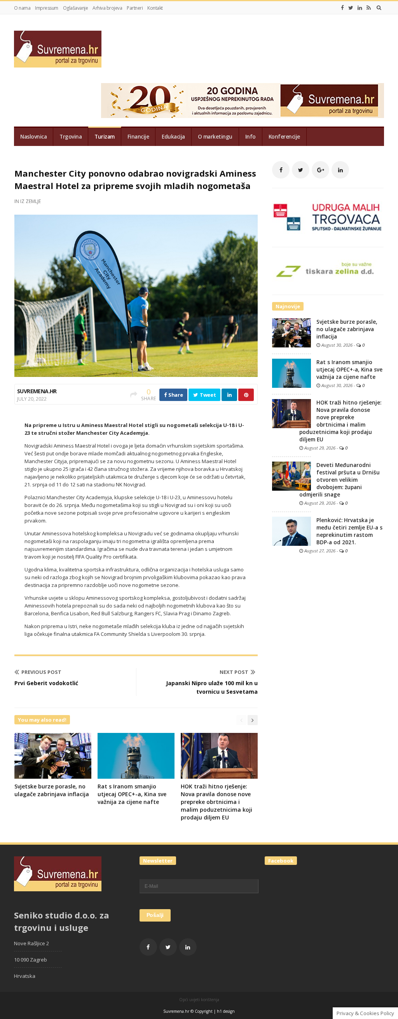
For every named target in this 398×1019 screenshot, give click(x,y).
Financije (138, 136)
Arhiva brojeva (107, 8)
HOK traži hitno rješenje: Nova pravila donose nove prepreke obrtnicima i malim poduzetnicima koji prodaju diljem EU (216, 802)
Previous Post (41, 671)
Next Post (234, 671)
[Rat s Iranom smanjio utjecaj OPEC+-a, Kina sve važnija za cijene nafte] (291, 372)
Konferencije (284, 136)
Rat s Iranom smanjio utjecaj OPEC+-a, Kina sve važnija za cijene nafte (132, 794)
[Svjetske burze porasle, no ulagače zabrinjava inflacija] (291, 332)
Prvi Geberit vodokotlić (46, 683)
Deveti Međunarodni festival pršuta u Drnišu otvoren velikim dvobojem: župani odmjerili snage (339, 480)
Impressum (46, 8)
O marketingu (215, 136)
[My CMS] (57, 49)
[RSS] (369, 7)
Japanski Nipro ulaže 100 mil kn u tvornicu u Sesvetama (212, 687)
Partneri (135, 8)
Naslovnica (33, 136)
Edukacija (173, 136)
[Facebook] (342, 7)
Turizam (104, 136)
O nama (22, 8)
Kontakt (155, 8)
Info (250, 136)
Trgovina (70, 136)
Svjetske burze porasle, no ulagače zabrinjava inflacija (51, 790)
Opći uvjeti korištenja (199, 999)
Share (175, 394)
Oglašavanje (75, 8)
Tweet (207, 394)
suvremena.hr (37, 391)
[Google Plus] (320, 170)
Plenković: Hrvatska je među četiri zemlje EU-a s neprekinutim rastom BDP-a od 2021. (349, 531)
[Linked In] (360, 7)
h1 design (226, 1011)
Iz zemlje (30, 201)
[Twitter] (350, 7)
